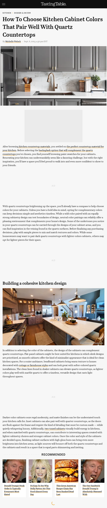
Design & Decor (22, 13)
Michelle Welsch (13, 41)
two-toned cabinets (55, 428)
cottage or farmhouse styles (33, 365)
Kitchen (7, 13)
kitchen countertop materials (34, 146)
